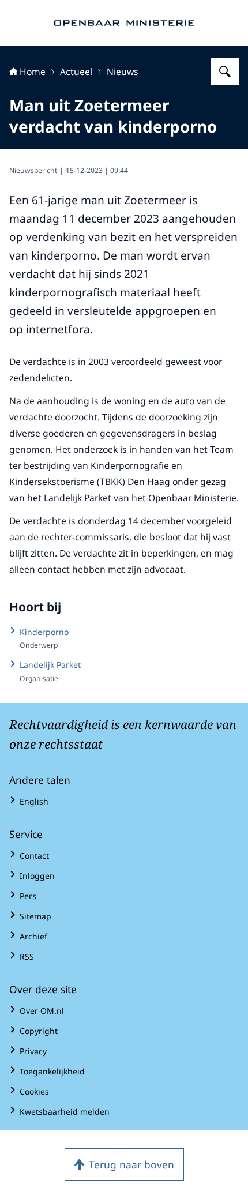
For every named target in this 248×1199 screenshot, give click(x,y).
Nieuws (122, 71)
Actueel (76, 71)
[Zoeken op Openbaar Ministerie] (225, 71)
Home (33, 71)
